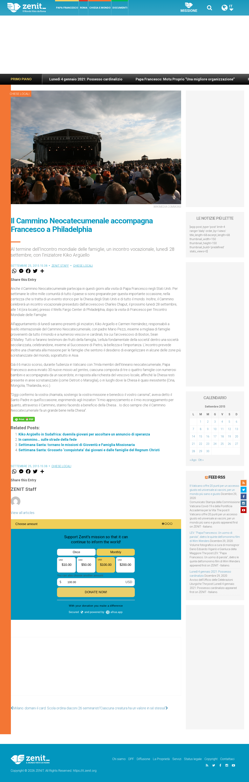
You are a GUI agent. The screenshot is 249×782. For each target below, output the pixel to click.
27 (236, 443)
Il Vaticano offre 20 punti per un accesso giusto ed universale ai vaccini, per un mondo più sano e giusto (214, 489)
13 (236, 429)
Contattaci (227, 759)
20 (236, 436)
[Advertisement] (124, 44)
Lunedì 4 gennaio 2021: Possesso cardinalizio (54, 79)
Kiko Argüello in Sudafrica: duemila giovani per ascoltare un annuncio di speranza (84, 434)
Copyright (210, 759)
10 (215, 429)
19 (229, 436)
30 (207, 451)
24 (215, 443)
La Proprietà (161, 759)
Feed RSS (217, 477)
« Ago (193, 460)
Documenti (119, 7)
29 (200, 451)
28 (193, 451)
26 (229, 443)
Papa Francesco (67, 7)
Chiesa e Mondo (99, 7)
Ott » (200, 460)
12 (229, 429)
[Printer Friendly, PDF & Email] (24, 419)
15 (200, 436)
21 (193, 443)
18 (222, 436)
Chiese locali (19, 94)
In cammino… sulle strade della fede (47, 439)
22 (200, 443)
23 (207, 443)
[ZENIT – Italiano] (31, 8)
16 (207, 436)
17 (215, 436)
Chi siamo (119, 759)
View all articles (22, 513)
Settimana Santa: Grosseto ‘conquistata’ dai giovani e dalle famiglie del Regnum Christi (89, 450)
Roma (83, 7)
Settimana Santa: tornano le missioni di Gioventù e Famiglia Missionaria (76, 445)
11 (222, 429)
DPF (131, 759)
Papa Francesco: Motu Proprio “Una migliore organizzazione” (154, 79)
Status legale (193, 759)
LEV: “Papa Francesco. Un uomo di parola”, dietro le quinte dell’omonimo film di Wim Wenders (215, 537)
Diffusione (143, 759)
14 (193, 436)
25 (222, 443)
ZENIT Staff (60, 265)
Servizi (176, 759)
